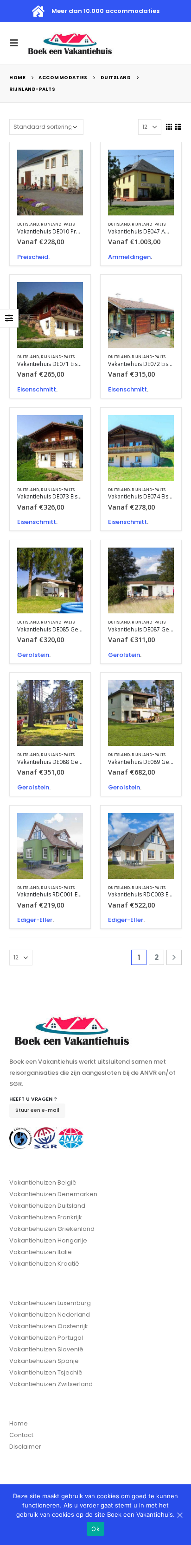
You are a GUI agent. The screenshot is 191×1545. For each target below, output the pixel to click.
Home (18, 1423)
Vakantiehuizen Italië (40, 1252)
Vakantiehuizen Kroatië (44, 1263)
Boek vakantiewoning (67, 165)
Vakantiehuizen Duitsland (47, 1205)
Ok (95, 1528)
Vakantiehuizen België (42, 1182)
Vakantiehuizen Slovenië (46, 1349)
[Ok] (179, 1515)
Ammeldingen (129, 256)
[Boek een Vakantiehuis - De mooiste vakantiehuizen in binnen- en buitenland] (70, 43)
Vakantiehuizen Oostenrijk (48, 1326)
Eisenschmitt (36, 389)
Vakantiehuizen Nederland (49, 1314)
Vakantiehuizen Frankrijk (45, 1217)
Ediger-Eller (34, 919)
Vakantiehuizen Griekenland (52, 1228)
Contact (21, 1435)
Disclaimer (25, 1446)
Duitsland (28, 224)
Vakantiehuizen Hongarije (48, 1240)
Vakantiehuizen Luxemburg (50, 1303)
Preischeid (32, 256)
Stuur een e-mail (37, 1110)
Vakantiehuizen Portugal (46, 1337)
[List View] (178, 127)
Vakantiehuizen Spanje (44, 1360)
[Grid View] (169, 127)
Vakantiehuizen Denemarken (53, 1194)
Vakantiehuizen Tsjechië (46, 1372)
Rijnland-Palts (58, 224)
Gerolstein (33, 654)
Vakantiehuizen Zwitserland (51, 1384)
